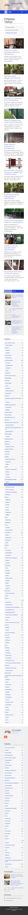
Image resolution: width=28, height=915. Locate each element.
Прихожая (14, 590)
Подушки (14, 652)
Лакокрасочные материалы (14, 607)
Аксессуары (14, 407)
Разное (14, 595)
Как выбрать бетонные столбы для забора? (13, 272)
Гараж (14, 575)
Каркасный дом (14, 439)
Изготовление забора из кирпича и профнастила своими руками (13, 172)
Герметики (14, 602)
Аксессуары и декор (14, 342)
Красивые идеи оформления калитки (12, 77)
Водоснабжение (14, 360)
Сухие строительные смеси (14, 622)
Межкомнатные (14, 390)
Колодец (14, 363)
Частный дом (14, 689)
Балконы (14, 350)
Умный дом (14, 673)
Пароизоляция (14, 431)
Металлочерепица (14, 459)
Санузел (14, 625)
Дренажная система (14, 417)
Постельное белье (14, 660)
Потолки (14, 617)
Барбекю (14, 679)
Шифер (14, 464)
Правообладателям (14, 907)
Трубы (14, 370)
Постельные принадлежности (14, 663)
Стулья (14, 509)
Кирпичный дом (14, 449)
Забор (14, 484)
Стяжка (14, 560)
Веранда (14, 573)
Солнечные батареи (14, 632)
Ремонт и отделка (14, 593)
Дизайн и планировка (14, 404)
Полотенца (14, 657)
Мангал (14, 687)
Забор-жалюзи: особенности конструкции (9, 146)
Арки (14, 385)
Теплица (14, 585)
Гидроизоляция (14, 425)
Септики (14, 436)
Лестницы (14, 494)
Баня (14, 568)
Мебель (14, 472)
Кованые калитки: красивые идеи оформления (11, 248)
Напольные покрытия (14, 557)
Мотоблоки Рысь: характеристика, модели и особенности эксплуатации (16, 303)
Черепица (14, 461)
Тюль (14, 720)
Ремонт (14, 474)
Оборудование (14, 365)
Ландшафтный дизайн (11, 33)
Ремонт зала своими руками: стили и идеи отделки (17, 296)
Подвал (14, 545)
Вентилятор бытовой (14, 668)
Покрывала (14, 655)
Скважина (14, 368)
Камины (14, 409)
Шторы (14, 712)
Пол (14, 547)
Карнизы (14, 441)
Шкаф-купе (14, 512)
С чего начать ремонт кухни (17, 309)
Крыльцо (14, 454)
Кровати (14, 637)
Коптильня (14, 684)
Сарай (14, 583)
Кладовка (14, 451)
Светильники (14, 530)
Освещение (14, 522)
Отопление (14, 532)
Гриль (14, 682)
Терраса (14, 588)
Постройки (14, 565)
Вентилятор (14, 357)
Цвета (14, 722)
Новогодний (14, 345)
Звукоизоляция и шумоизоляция (14, 428)
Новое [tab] (14, 291)
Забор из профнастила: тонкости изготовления (13, 121)
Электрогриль (14, 670)
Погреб (14, 699)
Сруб (14, 645)
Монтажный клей (14, 612)
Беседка (14, 570)
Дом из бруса (14, 414)
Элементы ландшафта (14, 492)
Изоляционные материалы (14, 422)
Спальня (14, 635)
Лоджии (14, 352)
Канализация (14, 434)
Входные (14, 388)
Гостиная (14, 380)
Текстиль (14, 647)
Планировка (14, 697)
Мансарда (14, 694)
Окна (14, 517)
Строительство (14, 702)
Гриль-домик (14, 578)
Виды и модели (14, 714)
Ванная (14, 627)
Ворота (14, 482)
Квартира (14, 444)
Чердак (14, 709)
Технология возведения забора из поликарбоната (13, 221)
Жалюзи (14, 420)
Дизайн (14, 692)
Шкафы (14, 514)
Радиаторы (14, 537)
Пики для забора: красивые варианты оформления (12, 52)
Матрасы (14, 640)
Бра (14, 525)
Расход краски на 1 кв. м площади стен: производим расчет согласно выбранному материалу (17, 330)
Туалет (14, 630)
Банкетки (14, 499)
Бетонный (14, 550)
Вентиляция (14, 355)
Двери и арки (14, 383)
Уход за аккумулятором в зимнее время (16, 316)
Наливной (14, 555)
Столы (14, 507)
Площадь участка (14, 487)
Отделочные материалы (14, 614)
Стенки (14, 504)
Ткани (14, 717)
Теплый (14, 563)
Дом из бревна (14, 412)
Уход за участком (14, 489)
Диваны (14, 502)
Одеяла (14, 650)
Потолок (14, 402)
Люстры (14, 527)
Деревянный (14, 552)
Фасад (14, 707)
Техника (14, 477)
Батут (14, 542)
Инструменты (14, 604)
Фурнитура (14, 393)
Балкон (14, 347)
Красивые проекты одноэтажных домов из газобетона (17, 322)
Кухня (14, 466)
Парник (14, 580)
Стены (14, 620)
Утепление (14, 704)
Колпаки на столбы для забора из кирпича (13, 99)
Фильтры (14, 373)
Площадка (14, 540)
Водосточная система (14, 375)
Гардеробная (14, 378)
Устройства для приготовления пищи (14, 676)
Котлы (14, 535)
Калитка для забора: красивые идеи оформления (11, 196)
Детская (14, 395)
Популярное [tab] (8, 291)
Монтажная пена (14, 609)
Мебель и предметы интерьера (14, 399)
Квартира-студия (14, 446)
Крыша (14, 456)
